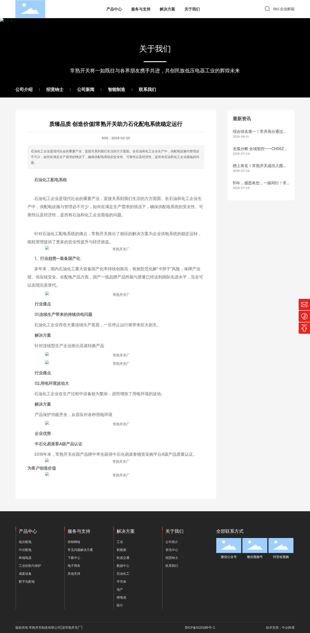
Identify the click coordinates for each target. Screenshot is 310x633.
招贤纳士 (55, 89)
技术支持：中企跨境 (280, 627)
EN (275, 9)
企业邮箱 (287, 9)
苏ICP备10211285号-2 (200, 627)
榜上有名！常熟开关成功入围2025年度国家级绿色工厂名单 (259, 168)
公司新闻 (85, 89)
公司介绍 (24, 89)
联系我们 (147, 89)
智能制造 (116, 89)
